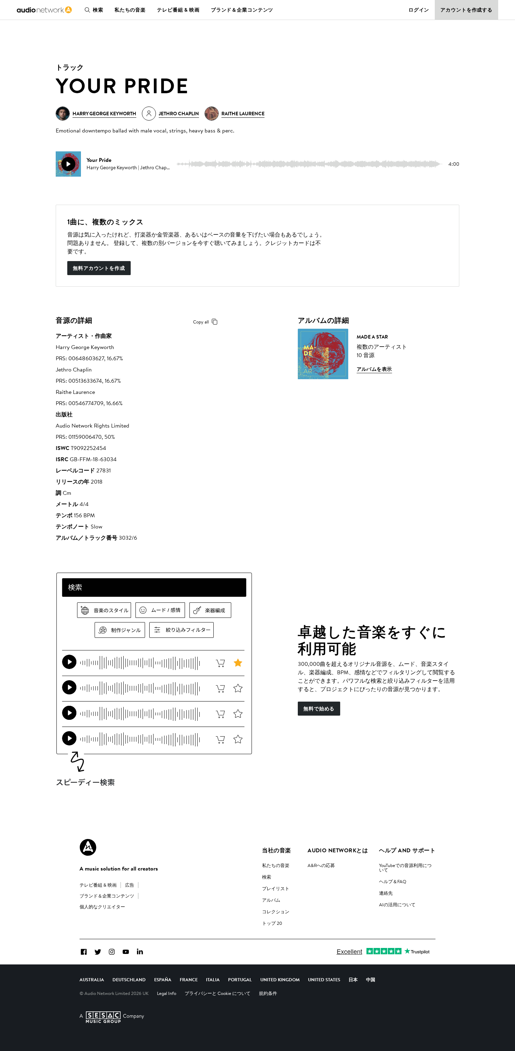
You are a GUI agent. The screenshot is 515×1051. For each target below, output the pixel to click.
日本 (353, 979)
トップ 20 (272, 923)
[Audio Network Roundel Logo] (88, 847)
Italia (213, 979)
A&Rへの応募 (321, 865)
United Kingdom (280, 979)
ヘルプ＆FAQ (392, 881)
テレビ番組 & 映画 (178, 9)
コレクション (275, 911)
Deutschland (129, 979)
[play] (68, 164)
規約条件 (268, 993)
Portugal (240, 979)
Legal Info (166, 993)
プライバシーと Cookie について (217, 993)
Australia (92, 979)
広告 (129, 885)
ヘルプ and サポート (407, 850)
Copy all (201, 322)
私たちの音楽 (130, 9)
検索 (98, 9)
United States (324, 979)
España (162, 979)
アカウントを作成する (466, 9)
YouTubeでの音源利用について (405, 867)
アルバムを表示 (374, 369)
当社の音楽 (276, 850)
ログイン (419, 9)
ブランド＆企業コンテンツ (242, 9)
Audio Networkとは (338, 850)
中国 (370, 979)
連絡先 (386, 893)
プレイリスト (275, 888)
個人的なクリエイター (102, 906)
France (189, 979)
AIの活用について (397, 904)
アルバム (271, 900)
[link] (44, 9)
